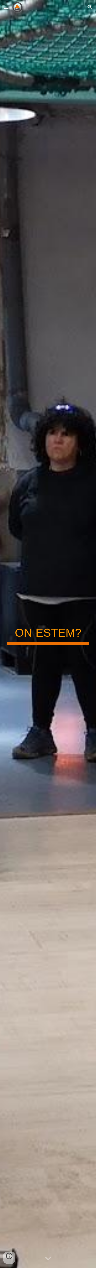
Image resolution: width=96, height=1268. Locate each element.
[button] (6, 7)
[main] (48, 634)
